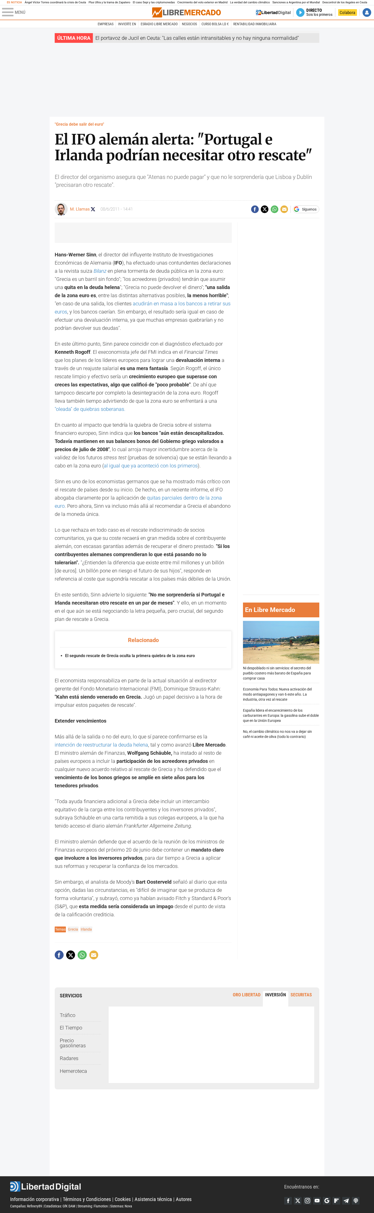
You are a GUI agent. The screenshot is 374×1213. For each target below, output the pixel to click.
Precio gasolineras (73, 1043)
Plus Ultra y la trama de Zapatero (109, 2)
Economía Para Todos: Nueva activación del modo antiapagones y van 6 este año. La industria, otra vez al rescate (277, 694)
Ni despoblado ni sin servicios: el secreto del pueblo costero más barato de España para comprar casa (277, 673)
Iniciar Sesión (367, 12)
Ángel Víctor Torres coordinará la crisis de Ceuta (55, 2)
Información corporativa (34, 1199)
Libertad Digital (147, 1186)
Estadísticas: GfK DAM (59, 1206)
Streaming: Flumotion (93, 1206)
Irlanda (86, 929)
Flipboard (336, 1201)
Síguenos (309, 209)
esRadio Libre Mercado (159, 24)
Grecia (73, 929)
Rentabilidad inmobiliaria (254, 24)
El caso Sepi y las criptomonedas (154, 2)
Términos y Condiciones (87, 1199)
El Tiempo (71, 1028)
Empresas (105, 24)
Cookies (123, 1199)
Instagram (307, 1201)
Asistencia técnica (153, 1199)
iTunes (355, 1201)
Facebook (288, 1201)
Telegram (346, 1201)
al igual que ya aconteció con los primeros (151, 466)
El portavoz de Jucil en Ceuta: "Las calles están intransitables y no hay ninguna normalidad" (197, 38)
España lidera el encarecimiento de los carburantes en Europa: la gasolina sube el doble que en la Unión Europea (281, 715)
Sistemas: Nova (121, 1206)
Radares (69, 1058)
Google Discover (326, 1201)
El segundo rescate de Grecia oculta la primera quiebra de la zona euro (130, 655)
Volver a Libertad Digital (273, 12)
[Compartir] (255, 209)
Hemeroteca (73, 1071)
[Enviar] (274, 209)
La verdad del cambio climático (250, 2)
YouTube (317, 1201)
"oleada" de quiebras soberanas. (90, 409)
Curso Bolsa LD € (215, 24)
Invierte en (127, 24)
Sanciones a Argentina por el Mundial (296, 2)
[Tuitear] (264, 209)
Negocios (189, 24)
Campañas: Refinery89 (26, 1206)
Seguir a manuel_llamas (93, 209)
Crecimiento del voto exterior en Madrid (202, 2)
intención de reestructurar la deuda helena (101, 745)
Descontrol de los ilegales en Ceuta (344, 2)
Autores (184, 1199)
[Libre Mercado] (186, 12)
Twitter (297, 1201)
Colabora (347, 12)
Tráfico (67, 1015)
